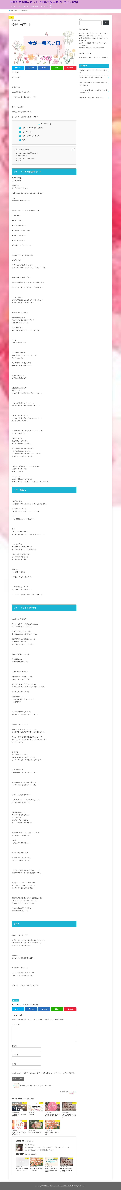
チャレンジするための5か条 (29, 136)
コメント (16, 1024)
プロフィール (44, 6)
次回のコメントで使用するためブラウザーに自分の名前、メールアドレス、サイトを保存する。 (44, 1073)
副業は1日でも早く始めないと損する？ (91, 35)
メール (15, 1055)
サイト (14, 1064)
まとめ (22, 140)
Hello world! (82, 57)
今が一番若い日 (25, 132)
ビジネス (11, 17)
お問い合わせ (34, 6)
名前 (14, 1046)
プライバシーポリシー (23, 6)
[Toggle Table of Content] (72, 149)
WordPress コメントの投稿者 (97, 57)
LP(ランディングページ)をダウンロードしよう (93, 33)
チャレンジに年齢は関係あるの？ (31, 128)
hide (49, 124)
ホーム (13, 6)
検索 (80, 19)
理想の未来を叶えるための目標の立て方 (91, 47)
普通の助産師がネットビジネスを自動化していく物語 (44, 2)
